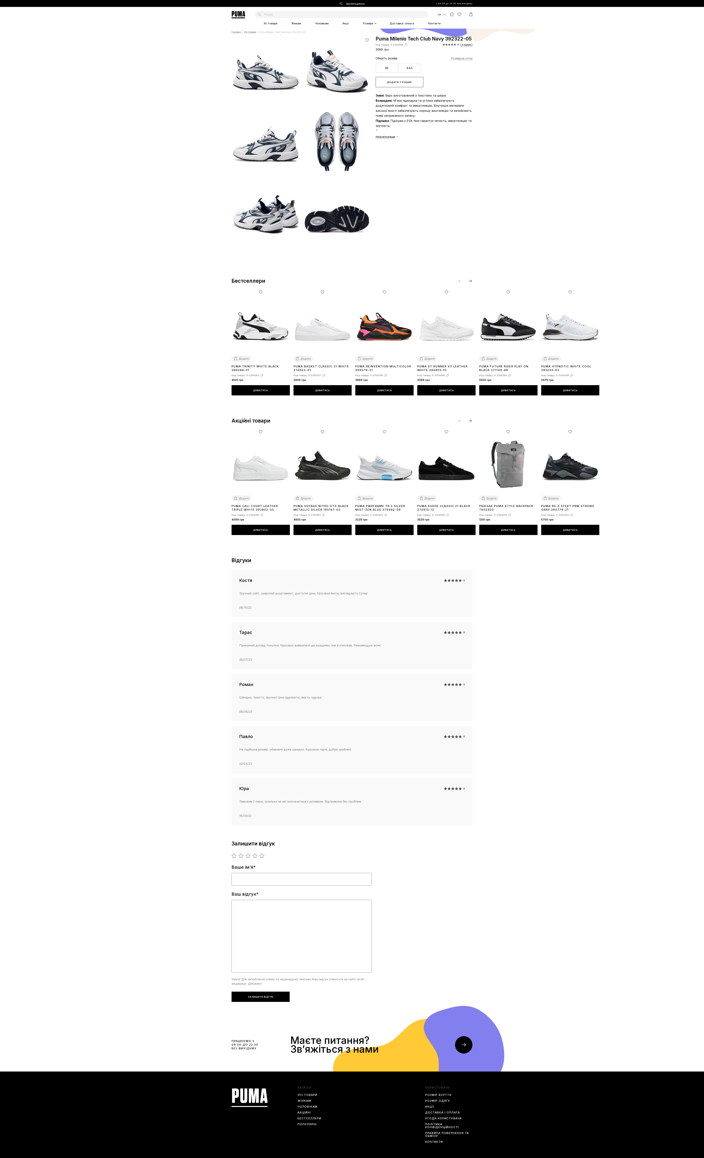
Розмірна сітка (461, 58)
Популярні (307, 1124)
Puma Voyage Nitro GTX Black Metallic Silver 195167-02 (321, 507)
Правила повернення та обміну (447, 1134)
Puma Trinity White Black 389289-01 (255, 368)
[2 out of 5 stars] (241, 855)
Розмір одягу (437, 1100)
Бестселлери (309, 1118)
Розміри (368, 23)
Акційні (304, 1112)
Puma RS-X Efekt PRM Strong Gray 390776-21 (568, 507)
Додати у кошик (399, 82)
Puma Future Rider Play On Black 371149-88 (504, 368)
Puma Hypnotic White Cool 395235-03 (566, 368)
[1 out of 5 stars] (234, 855)
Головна (236, 32)
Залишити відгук (261, 996)
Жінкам (296, 23)
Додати (244, 358)
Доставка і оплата (402, 23)
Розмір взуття (438, 1095)
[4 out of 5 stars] (255, 855)
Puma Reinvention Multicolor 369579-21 (383, 368)
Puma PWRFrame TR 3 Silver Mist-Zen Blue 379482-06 (380, 507)
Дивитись (260, 390)
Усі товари (270, 23)
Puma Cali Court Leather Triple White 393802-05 (255, 507)
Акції (345, 23)
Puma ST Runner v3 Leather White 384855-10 (442, 368)
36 (386, 68)
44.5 (409, 68)
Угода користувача (443, 1118)
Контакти (434, 23)
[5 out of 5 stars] (262, 855)
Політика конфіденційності (442, 1126)
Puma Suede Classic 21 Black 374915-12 (443, 507)
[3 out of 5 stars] (248, 855)
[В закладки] (367, 40)
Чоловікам (322, 23)
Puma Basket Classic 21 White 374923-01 (321, 368)
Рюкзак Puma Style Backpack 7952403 (506, 507)
